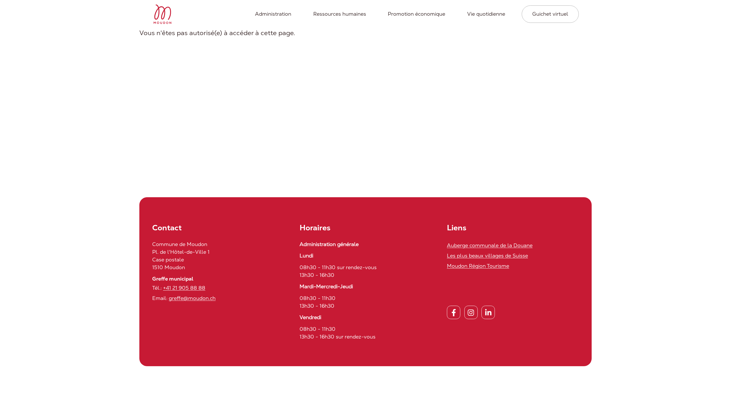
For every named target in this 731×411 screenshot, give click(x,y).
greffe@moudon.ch (192, 298)
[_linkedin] (488, 312)
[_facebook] (453, 312)
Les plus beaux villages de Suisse (487, 255)
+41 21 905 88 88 (184, 288)
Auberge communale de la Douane (490, 245)
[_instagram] (471, 312)
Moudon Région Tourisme (478, 266)
